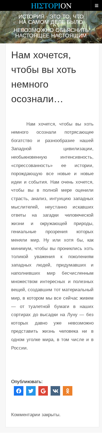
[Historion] (51, 8)
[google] (43, 390)
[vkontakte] (55, 390)
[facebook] (18, 390)
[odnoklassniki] (67, 390)
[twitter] (31, 390)
